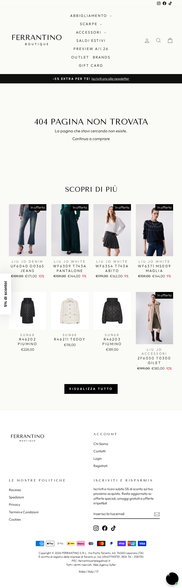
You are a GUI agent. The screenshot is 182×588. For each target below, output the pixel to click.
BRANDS (102, 57)
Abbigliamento (89, 15)
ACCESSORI (89, 32)
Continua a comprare (91, 138)
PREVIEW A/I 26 (91, 48)
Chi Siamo (100, 444)
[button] (5, 294)
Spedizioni (16, 497)
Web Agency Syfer (104, 564)
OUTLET (80, 57)
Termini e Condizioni (23, 512)
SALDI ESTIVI (91, 40)
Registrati (100, 466)
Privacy (14, 504)
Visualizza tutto (91, 389)
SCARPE (89, 24)
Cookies (15, 519)
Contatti (99, 451)
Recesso (15, 490)
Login (97, 458)
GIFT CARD (91, 65)
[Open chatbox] (172, 578)
